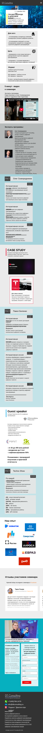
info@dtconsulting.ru (15, 704)
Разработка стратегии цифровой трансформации (18, 718)
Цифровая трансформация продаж (14, 726)
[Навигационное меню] (41, 2)
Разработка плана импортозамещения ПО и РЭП (18, 724)
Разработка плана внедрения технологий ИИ (17, 722)
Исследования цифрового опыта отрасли (16, 715)
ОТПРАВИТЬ (26, 682)
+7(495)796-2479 (14, 701)
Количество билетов (26, 660)
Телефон (24, 670)
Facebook (33, 582)
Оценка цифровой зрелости (12, 713)
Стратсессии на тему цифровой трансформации (18, 720)
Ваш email (24, 676)
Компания (24, 655)
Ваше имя (24, 665)
